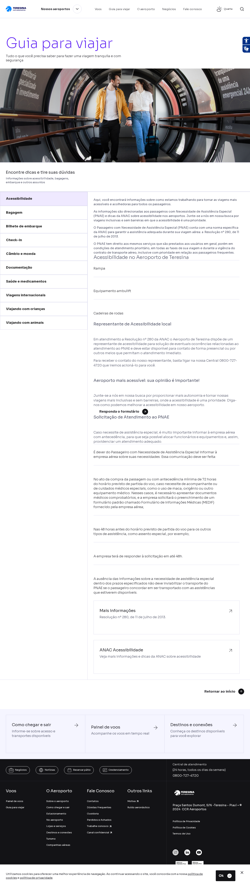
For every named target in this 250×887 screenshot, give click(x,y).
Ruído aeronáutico (138, 807)
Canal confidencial (98, 832)
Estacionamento (56, 813)
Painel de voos (14, 801)
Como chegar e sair (58, 807)
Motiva (131, 801)
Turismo (51, 838)
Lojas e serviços (56, 826)
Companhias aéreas (58, 845)
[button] (242, 9)
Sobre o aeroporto (57, 801)
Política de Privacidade (186, 821)
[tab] (43, 199)
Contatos (93, 801)
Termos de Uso (182, 833)
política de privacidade (36, 877)
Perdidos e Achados (99, 819)
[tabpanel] (166, 436)
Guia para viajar (15, 807)
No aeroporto (54, 819)
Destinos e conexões (59, 832)
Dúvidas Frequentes (99, 807)
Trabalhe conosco (98, 826)
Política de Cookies (184, 827)
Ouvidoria (93, 813)
